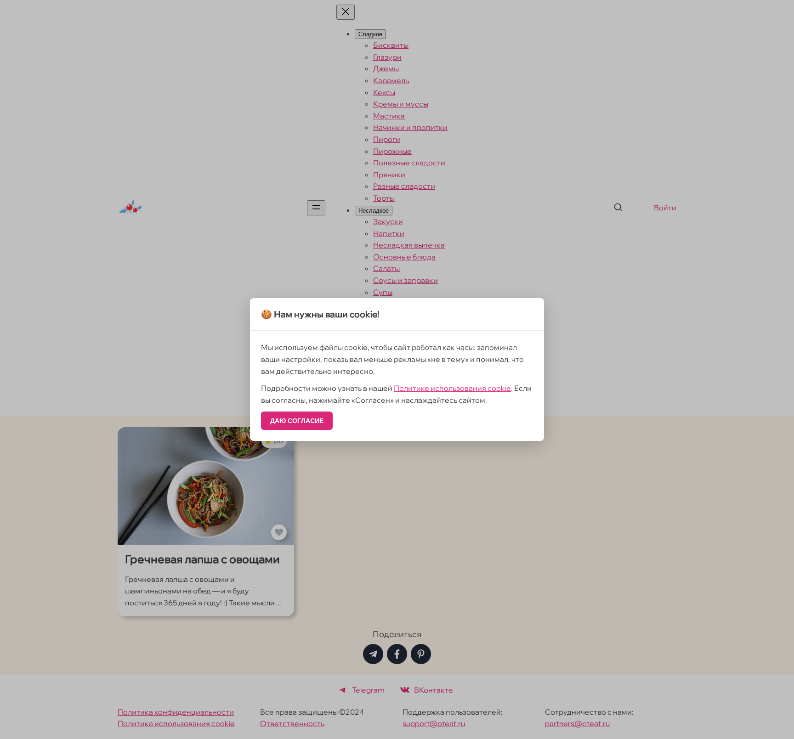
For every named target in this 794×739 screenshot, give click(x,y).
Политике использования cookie (452, 388)
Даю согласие (296, 420)
